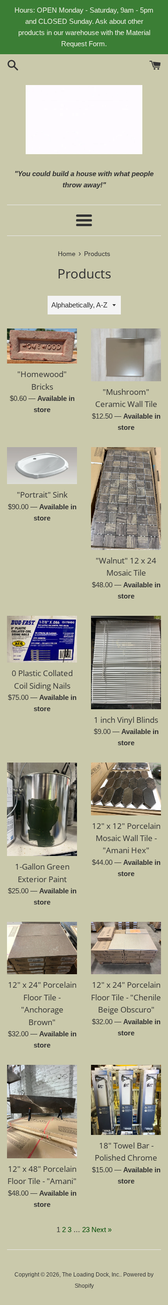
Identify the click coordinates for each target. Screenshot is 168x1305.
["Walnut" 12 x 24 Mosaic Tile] (126, 498)
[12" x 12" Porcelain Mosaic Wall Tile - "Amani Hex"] (126, 789)
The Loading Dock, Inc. (91, 1274)
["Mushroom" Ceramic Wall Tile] (126, 354)
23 (86, 1230)
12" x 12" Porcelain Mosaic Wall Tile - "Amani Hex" (126, 838)
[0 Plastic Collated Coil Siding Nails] (42, 639)
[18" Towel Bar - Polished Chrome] (126, 1100)
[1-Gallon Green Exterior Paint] (42, 809)
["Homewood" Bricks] (42, 346)
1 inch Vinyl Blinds (126, 719)
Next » (101, 1230)
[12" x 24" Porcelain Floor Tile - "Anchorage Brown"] (42, 948)
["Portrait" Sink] (42, 466)
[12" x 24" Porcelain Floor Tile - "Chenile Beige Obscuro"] (126, 948)
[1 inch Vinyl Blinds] (126, 662)
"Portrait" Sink (42, 494)
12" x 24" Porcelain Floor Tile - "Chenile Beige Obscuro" (126, 997)
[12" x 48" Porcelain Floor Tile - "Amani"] (42, 1111)
